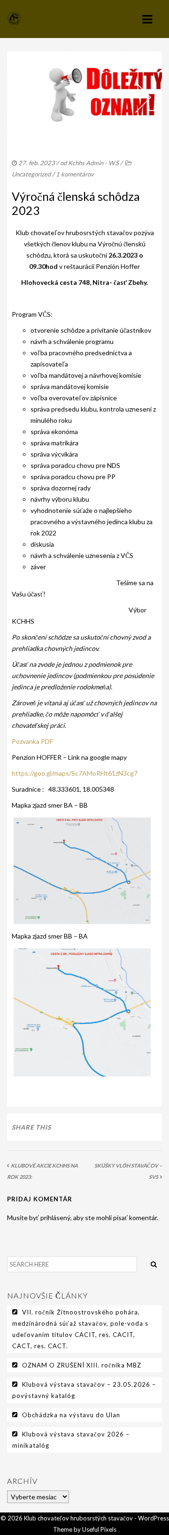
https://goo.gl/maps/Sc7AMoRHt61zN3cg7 (75, 773)
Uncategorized (31, 174)
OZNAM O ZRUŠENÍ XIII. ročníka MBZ (81, 1365)
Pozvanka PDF (32, 741)
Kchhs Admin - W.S (93, 163)
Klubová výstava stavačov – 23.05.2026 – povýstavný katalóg (84, 1390)
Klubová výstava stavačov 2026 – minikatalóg (71, 1439)
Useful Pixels (99, 1529)
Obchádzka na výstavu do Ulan (71, 1415)
